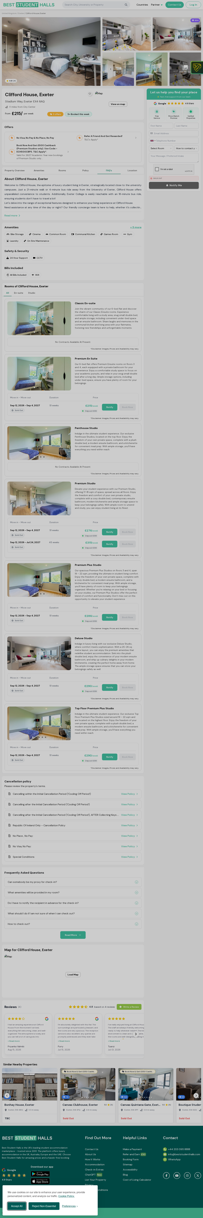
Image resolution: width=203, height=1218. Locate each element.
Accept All (17, 1206)
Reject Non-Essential (44, 1206)
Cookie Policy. (66, 1196)
